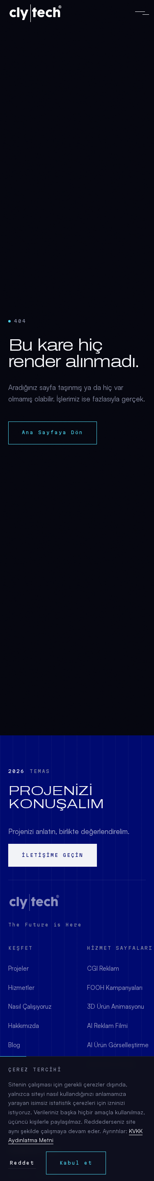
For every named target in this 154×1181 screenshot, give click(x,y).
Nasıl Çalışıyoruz (29, 1006)
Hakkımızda (23, 1026)
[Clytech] (34, 902)
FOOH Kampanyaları (115, 988)
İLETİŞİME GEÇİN (52, 855)
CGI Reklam (103, 968)
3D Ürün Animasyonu (115, 1006)
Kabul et (76, 1162)
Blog (14, 1045)
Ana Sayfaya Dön (52, 432)
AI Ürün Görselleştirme (118, 1045)
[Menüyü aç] (140, 13)
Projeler (18, 968)
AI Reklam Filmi (107, 1026)
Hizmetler (21, 988)
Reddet (22, 1162)
